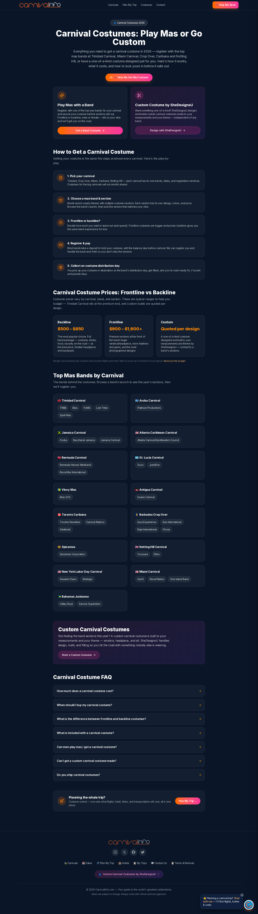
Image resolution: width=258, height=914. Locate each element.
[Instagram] (115, 852)
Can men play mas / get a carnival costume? (129, 747)
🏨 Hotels (123, 863)
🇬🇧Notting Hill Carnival (151, 547)
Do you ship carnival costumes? (129, 775)
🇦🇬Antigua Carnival (148, 489)
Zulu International (171, 522)
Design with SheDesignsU (165, 130)
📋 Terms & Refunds (182, 863)
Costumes (146, 4)
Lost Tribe (102, 407)
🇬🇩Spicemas (66, 547)
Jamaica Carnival (110, 440)
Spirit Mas (65, 415)
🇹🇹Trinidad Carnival (71, 400)
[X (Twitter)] (124, 852)
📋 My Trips (140, 863)
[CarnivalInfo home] (40, 4)
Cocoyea (142, 554)
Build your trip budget (174, 361)
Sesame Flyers (68, 579)
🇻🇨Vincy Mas (67, 489)
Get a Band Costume (88, 130)
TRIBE (63, 407)
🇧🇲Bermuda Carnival (72, 457)
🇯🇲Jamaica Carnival (72, 432)
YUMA (86, 407)
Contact (160, 4)
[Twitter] (142, 852)
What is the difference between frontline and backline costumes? (129, 719)
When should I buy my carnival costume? (129, 705)
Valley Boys (66, 603)
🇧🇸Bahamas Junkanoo (73, 596)
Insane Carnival (146, 497)
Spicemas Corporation (72, 554)
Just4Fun (154, 464)
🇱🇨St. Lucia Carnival (149, 457)
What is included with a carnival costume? (129, 733)
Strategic (87, 579)
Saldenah (65, 529)
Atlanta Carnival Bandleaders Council (158, 440)
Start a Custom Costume (77, 654)
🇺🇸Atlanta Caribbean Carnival (156, 432)
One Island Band (179, 579)
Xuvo (140, 464)
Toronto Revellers (70, 522)
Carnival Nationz (95, 522)
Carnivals (113, 4)
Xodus (63, 440)
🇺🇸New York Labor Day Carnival (80, 571)
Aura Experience (146, 522)
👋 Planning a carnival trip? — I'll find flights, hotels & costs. (221, 901)
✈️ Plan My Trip (105, 863)
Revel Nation (157, 579)
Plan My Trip (130, 4)
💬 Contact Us (159, 863)
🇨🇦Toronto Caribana (72, 514)
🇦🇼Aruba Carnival (147, 400)
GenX (140, 579)
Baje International (147, 529)
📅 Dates (87, 863)
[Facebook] (133, 852)
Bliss (74, 407)
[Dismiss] (242, 895)
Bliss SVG (65, 497)
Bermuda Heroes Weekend (75, 464)
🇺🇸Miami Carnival (147, 571)
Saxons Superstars (89, 603)
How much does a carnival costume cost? (129, 691)
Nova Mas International (72, 472)
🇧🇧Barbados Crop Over (151, 514)
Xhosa (166, 529)
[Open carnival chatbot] (249, 905)
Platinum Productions (149, 407)
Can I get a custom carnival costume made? (129, 761)
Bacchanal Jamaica (84, 440)
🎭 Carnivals (71, 863)
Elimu (157, 554)
